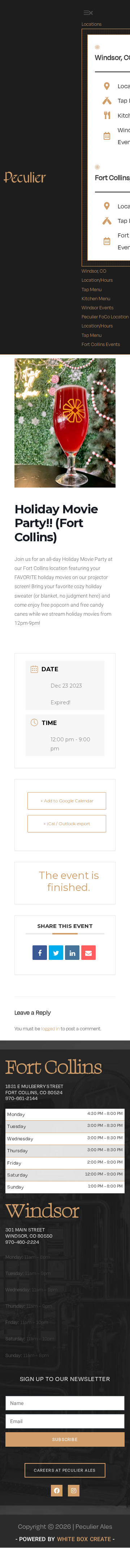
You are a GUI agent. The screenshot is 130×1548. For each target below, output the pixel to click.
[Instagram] (73, 1490)
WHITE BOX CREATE (84, 1539)
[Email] (88, 952)
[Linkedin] (72, 952)
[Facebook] (56, 1490)
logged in (50, 1028)
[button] (88, 13)
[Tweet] (56, 952)
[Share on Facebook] (39, 952)
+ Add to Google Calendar (67, 800)
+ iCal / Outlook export (66, 823)
